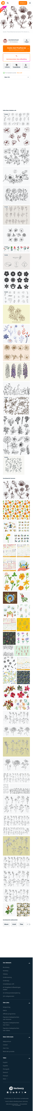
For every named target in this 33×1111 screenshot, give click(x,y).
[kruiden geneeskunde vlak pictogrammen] (10, 525)
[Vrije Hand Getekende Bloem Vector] (16, 351)
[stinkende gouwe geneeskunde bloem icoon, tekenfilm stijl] (21, 537)
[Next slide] (26, 1045)
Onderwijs (6, 1102)
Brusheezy (6, 1088)
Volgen (27, 42)
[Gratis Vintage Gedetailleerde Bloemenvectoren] (16, 135)
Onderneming (7, 1098)
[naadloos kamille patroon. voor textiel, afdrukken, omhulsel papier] (9, 1030)
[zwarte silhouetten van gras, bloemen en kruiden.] (16, 387)
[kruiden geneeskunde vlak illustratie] (9, 604)
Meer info (7, 76)
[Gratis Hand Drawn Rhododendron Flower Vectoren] (16, 313)
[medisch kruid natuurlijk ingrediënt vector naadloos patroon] (9, 717)
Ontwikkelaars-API (8, 1105)
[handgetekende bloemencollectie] (13, 464)
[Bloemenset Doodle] (16, 214)
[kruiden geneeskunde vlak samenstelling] (22, 651)
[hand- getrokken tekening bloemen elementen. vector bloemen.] (9, 692)
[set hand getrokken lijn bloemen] (16, 118)
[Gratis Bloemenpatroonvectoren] (16, 508)
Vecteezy (5, 1092)
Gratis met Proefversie (16, 49)
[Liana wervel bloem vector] (16, 404)
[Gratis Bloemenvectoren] (16, 621)
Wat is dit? (19, 73)
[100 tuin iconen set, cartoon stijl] (9, 731)
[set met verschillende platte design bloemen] (16, 248)
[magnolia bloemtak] (16, 175)
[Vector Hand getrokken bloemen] (16, 194)
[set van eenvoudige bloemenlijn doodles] (16, 296)
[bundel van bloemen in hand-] (11, 705)
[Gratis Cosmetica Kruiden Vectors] (10, 800)
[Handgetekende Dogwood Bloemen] (16, 155)
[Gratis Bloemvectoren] (16, 444)
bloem (6, 1045)
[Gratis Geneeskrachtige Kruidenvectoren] (16, 424)
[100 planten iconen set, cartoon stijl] (9, 562)
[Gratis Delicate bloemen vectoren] (16, 333)
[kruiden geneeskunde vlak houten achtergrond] (10, 638)
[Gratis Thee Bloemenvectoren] (16, 489)
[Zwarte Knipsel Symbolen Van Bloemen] (16, 279)
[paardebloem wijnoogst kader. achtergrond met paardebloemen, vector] (22, 691)
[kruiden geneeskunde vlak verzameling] (9, 538)
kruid (14, 1045)
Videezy (5, 1095)
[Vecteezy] (3, 3)
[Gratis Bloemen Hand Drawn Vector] (16, 234)
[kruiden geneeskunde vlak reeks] (11, 550)
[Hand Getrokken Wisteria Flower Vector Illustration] (16, 370)
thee (21, 1045)
